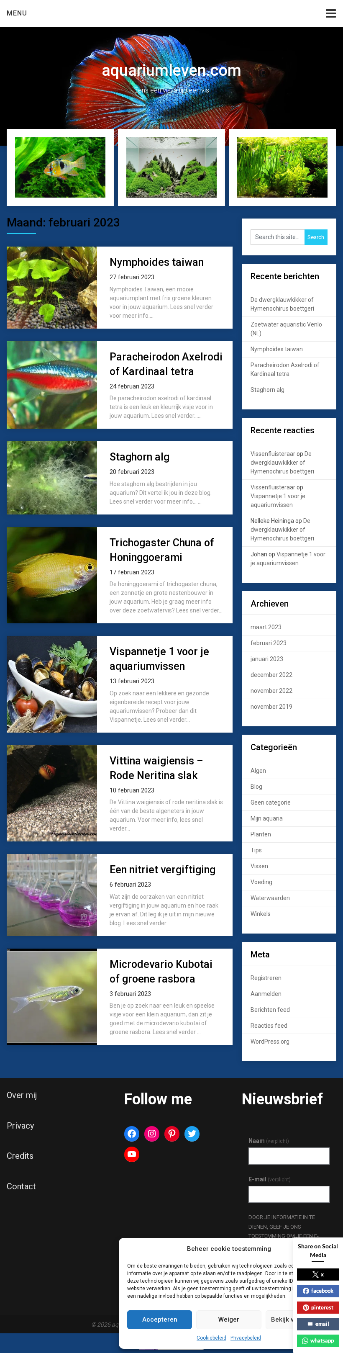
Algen (258, 770)
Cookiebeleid (211, 1338)
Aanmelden (266, 993)
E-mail (269, 1179)
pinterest (322, 1307)
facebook (322, 1290)
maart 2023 (266, 627)
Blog (256, 786)
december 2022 (271, 674)
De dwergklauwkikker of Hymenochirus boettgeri (282, 462)
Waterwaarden (270, 898)
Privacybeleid (245, 1338)
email (322, 1323)
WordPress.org (270, 1041)
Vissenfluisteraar (273, 453)
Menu (17, 13)
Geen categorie (271, 802)
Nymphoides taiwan (157, 262)
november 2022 (271, 690)
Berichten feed (270, 1009)
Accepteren (159, 1319)
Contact (21, 1186)
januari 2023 (267, 659)
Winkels (261, 914)
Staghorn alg (139, 457)
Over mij (22, 1095)
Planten (261, 834)
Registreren (266, 978)
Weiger (228, 1319)
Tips (256, 850)
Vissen (259, 866)
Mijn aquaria (267, 818)
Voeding (261, 882)
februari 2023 (269, 643)
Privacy (20, 1126)
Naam (268, 1140)
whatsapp (322, 1340)
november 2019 (271, 706)
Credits (20, 1156)
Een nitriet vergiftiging (162, 870)
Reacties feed (269, 1025)
